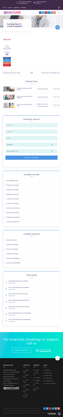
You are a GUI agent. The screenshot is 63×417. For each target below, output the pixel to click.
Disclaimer (47, 370)
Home (4, 7)
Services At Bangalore (13, 258)
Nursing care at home (13, 212)
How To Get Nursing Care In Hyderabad (20, 313)
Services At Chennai (12, 254)
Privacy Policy (48, 378)
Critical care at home (13, 203)
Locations (37, 378)
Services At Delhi (12, 240)
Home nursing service (13, 222)
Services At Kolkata (12, 249)
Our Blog (10, 7)
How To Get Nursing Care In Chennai (19, 306)
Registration (16, 7)
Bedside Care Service (42, 104)
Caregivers (38, 380)
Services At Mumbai (12, 244)
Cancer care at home (13, 199)
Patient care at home (13, 190)
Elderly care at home (13, 185)
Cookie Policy (48, 375)
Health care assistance (13, 217)
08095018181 (9, 385)
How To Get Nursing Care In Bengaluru (20, 319)
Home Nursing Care (43, 89)
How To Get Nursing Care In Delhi (24, 105)
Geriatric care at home (13, 208)
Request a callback (21, 350)
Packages (23, 7)
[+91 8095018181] (59, 414)
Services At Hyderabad (13, 263)
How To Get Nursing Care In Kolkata (24, 97)
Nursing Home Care (43, 97)
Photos (37, 370)
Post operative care (12, 180)
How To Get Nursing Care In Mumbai (19, 300)
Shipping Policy (49, 381)
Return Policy (48, 373)
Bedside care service (13, 194)
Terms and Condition (50, 383)
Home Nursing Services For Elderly (24, 88)
